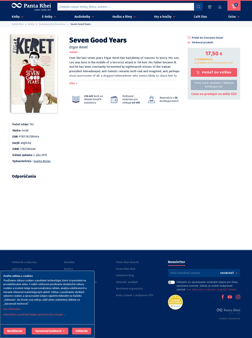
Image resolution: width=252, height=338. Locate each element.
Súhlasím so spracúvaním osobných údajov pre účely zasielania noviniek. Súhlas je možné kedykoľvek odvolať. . (207, 286)
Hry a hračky (163, 16)
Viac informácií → (13, 309)
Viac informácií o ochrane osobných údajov (210, 289)
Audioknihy (82, 16)
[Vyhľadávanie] (198, 7)
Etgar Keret (78, 47)
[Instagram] (238, 297)
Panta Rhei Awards (127, 262)
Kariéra (68, 269)
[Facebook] (223, 297)
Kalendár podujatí (127, 282)
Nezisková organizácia (129, 288)
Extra (232, 16)
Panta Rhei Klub (125, 269)
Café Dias (200, 16)
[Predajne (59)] (209, 7)
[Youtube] (230, 297)
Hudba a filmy (122, 16)
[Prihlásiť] (220, 7)
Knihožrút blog (125, 275)
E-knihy (47, 16)
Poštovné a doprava (24, 262)
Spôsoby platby (22, 269)
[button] (15, 331)
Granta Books (42, 161)
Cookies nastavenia (229, 318)
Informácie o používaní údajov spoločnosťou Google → (34, 314)
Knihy (16, 16)
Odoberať (227, 273)
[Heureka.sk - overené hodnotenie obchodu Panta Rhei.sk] (175, 302)
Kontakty (69, 262)
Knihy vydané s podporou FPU (134, 295)
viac (72, 83)
